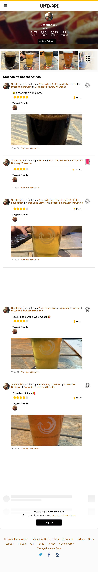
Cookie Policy (66, 543)
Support (10, 543)
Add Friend (48, 41)
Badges (81, 539)
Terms (40, 543)
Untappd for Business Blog (45, 539)
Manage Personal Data (49, 548)
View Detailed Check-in (30, 148)
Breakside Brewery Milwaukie (50, 86)
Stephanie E (17, 84)
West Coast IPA (46, 308)
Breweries (68, 539)
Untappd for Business (15, 539)
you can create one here (63, 515)
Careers (22, 543)
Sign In (49, 522)
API (32, 543)
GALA (41, 160)
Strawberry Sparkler (49, 384)
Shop (91, 539)
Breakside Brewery (21, 86)
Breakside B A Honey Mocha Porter (57, 84)
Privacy (52, 543)
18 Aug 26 (15, 148)
